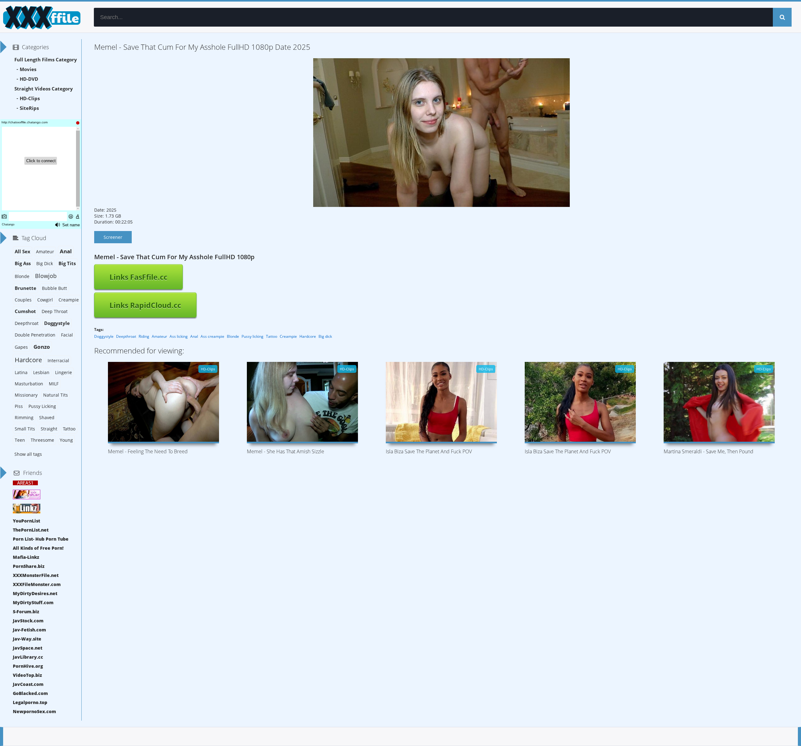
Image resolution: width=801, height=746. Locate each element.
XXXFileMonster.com (37, 584)
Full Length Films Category (45, 59)
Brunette (25, 288)
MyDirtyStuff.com (33, 602)
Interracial (58, 360)
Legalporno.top (30, 702)
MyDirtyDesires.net (35, 593)
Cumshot (25, 311)
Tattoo (271, 336)
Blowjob (46, 276)
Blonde (233, 336)
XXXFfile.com (40, 17)
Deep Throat (55, 311)
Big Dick (44, 263)
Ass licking (179, 336)
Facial (67, 335)
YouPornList (26, 521)
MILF (54, 384)
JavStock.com (28, 621)
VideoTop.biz (27, 675)
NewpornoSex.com (34, 711)
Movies (28, 69)
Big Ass (23, 263)
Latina (21, 372)
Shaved (46, 417)
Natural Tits (55, 395)
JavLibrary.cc (28, 657)
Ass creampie (212, 336)
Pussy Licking (42, 406)
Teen (20, 440)
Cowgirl (45, 300)
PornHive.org (28, 666)
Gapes (21, 347)
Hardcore (307, 336)
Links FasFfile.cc (138, 277)
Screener (113, 237)
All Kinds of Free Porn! (38, 548)
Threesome (42, 440)
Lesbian (41, 372)
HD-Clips (30, 98)
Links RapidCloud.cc (145, 305)
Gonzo (41, 346)
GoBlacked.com (30, 693)
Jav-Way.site (27, 639)
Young (66, 440)
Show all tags (28, 454)
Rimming (24, 417)
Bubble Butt (54, 288)
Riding (144, 336)
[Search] (782, 17)
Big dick (325, 336)
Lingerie (63, 372)
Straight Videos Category (43, 88)
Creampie (288, 336)
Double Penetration (35, 335)
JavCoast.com (28, 684)
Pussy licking (252, 336)
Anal (194, 336)
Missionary (26, 395)
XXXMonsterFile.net (36, 575)
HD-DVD (29, 79)
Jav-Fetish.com (29, 630)
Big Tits (67, 263)
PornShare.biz (28, 566)
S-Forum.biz (26, 612)
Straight (49, 429)
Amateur (159, 336)
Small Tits (25, 429)
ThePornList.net (30, 530)
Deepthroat (126, 336)
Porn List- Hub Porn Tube (41, 539)
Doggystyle (104, 336)
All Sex (22, 251)
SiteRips (29, 108)
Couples (23, 300)
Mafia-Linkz (26, 557)
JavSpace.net (27, 648)
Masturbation (29, 384)
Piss (19, 406)
